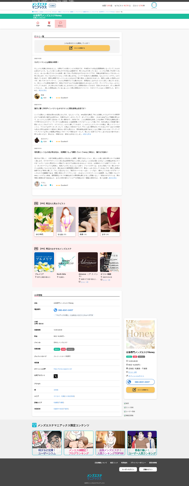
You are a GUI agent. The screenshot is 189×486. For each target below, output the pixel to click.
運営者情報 (153, 462)
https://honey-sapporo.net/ (63, 369)
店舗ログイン (148, 469)
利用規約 (124, 462)
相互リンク (114, 462)
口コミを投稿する (79, 48)
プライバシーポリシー (138, 462)
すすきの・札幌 (59, 396)
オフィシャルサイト (136, 376)
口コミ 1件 (84, 282)
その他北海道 (69, 396)
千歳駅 (61, 402)
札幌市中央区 (58, 409)
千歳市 (65, 409)
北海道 (52, 5)
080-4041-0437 (65, 310)
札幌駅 (56, 402)
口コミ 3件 (132, 372)
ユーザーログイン (128, 469)
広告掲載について (101, 462)
